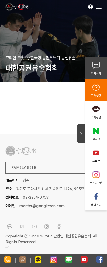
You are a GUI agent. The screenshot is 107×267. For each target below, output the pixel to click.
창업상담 (96, 73)
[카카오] (9, 226)
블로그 (96, 139)
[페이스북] (59, 226)
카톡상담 (96, 117)
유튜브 (96, 161)
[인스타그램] (47, 226)
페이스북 (96, 205)
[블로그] (22, 226)
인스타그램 (96, 183)
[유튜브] (34, 226)
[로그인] (7, 247)
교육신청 (96, 95)
